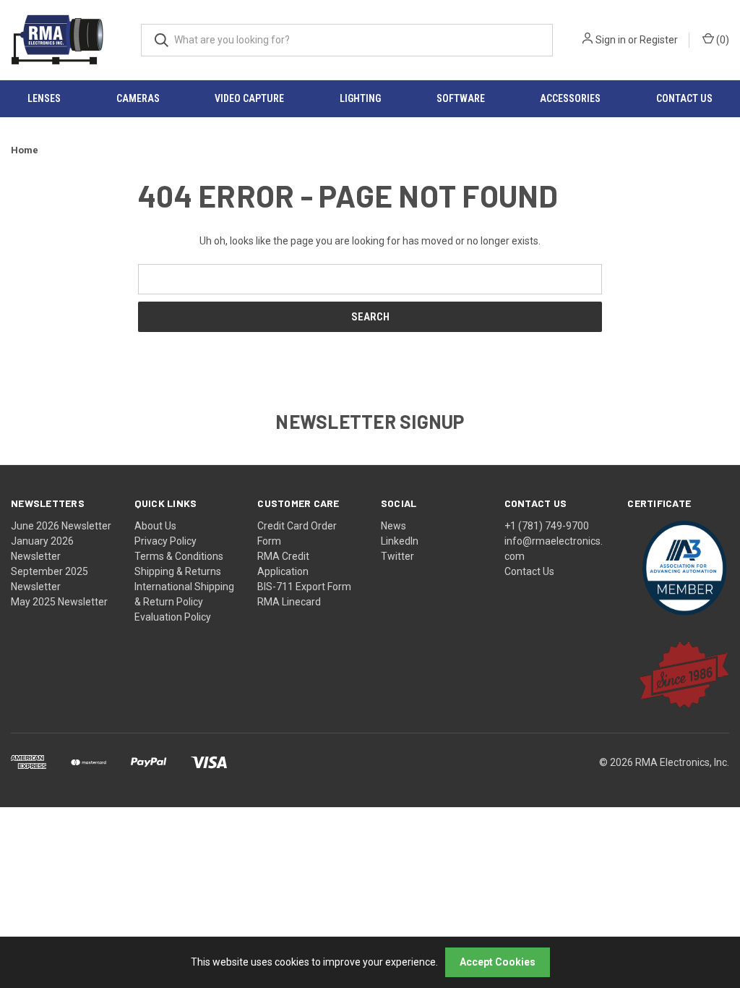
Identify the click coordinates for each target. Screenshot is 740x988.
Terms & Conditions (178, 556)
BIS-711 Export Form (304, 586)
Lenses (44, 98)
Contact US (684, 98)
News (393, 526)
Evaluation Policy (172, 617)
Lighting (360, 98)
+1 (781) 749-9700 (546, 526)
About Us (155, 526)
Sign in (610, 40)
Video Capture (249, 98)
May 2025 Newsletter (59, 602)
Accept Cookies (497, 962)
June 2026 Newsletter (61, 526)
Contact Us (529, 571)
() (721, 40)
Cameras (138, 98)
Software (460, 98)
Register (659, 40)
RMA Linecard (289, 602)
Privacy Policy (165, 541)
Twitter (397, 556)
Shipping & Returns (177, 571)
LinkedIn (399, 541)
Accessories (570, 98)
